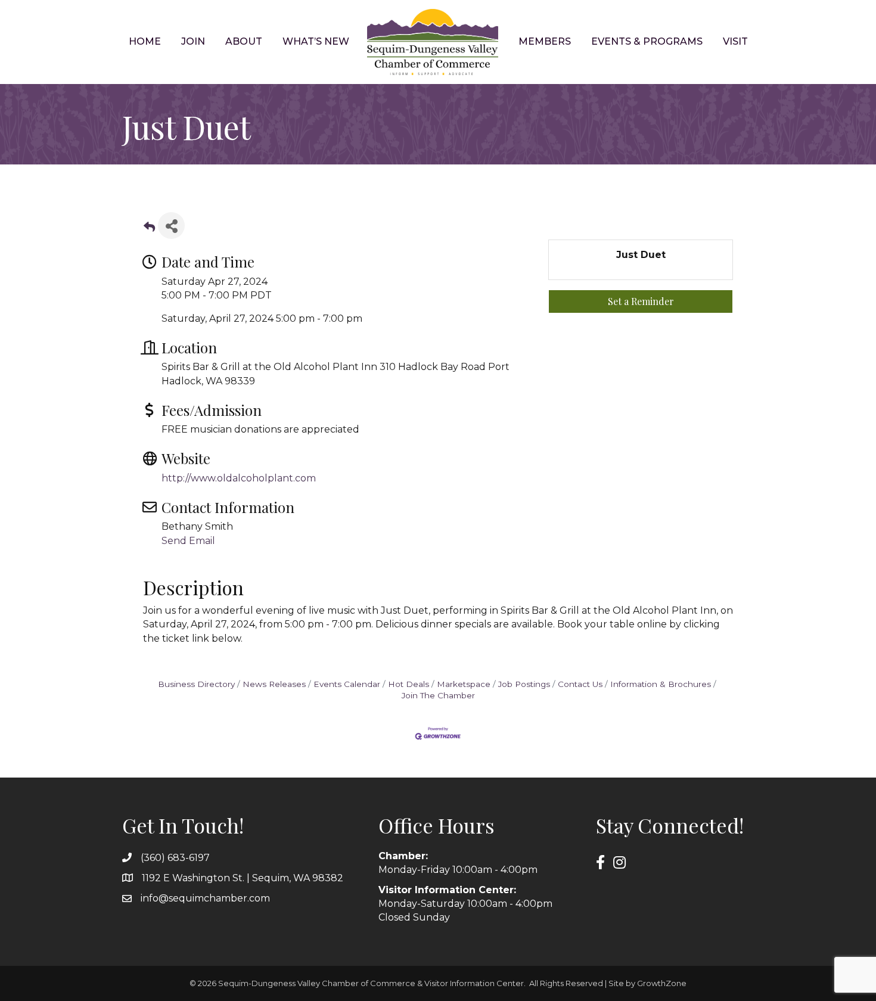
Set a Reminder (641, 301)
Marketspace (463, 684)
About (243, 41)
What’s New (315, 41)
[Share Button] (171, 225)
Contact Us (580, 684)
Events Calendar (346, 684)
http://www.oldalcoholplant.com (238, 478)
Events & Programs (647, 41)
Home (145, 41)
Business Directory (196, 684)
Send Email (188, 540)
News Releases (274, 684)
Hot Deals (408, 684)
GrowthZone (661, 983)
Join (193, 41)
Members (544, 41)
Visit (735, 41)
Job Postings (524, 684)
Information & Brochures (660, 684)
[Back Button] (149, 229)
